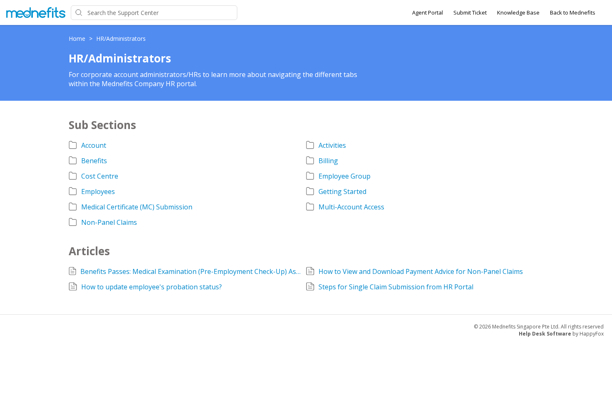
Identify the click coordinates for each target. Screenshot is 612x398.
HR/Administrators (121, 38)
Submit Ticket (470, 12)
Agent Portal (427, 12)
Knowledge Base (518, 12)
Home (78, 38)
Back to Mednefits (572, 12)
